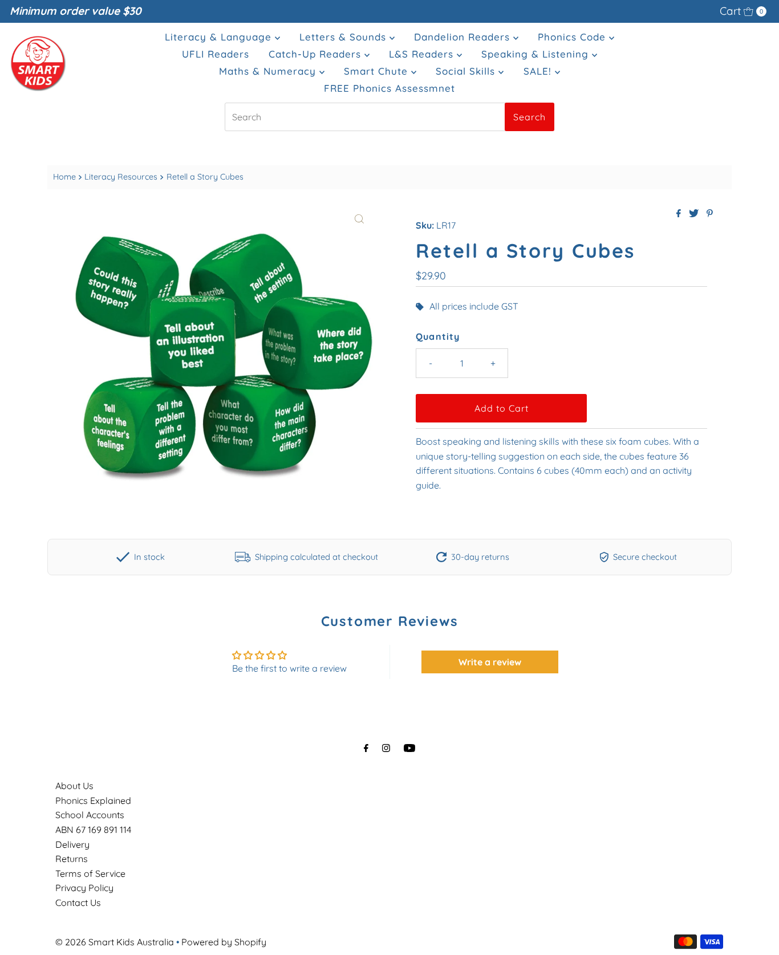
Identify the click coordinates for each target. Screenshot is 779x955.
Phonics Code (573, 37)
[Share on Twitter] (695, 214)
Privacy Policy (84, 887)
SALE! (539, 71)
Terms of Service (90, 873)
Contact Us (78, 902)
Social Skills (467, 71)
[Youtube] (409, 748)
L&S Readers (423, 54)
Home (64, 177)
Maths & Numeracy (269, 71)
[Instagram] (386, 748)
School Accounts (89, 814)
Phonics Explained (93, 800)
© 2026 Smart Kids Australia (114, 942)
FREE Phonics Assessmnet (389, 88)
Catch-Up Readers (316, 54)
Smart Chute (377, 71)
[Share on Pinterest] (710, 214)
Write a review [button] (490, 662)
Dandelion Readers (463, 37)
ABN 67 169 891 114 (93, 829)
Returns (71, 858)
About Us (74, 785)
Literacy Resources (120, 177)
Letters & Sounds (344, 37)
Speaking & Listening (536, 54)
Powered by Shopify (223, 942)
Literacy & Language (220, 37)
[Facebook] (366, 748)
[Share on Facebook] (679, 214)
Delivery (72, 844)
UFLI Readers (215, 54)
